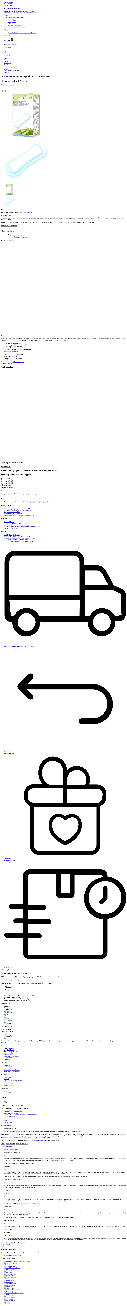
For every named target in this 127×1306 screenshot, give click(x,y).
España (12, 1269)
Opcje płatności (12, 22)
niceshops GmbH (13, 1108)
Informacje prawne (7, 363)
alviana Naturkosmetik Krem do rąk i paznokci (17, 536)
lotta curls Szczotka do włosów (12, 523)
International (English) (24, 1261)
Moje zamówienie (9, 1048)
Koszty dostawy (12, 20)
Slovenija (13, 1271)
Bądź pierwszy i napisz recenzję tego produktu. (36, 501)
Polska (11, 1279)
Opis (3, 336)
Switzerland (15, 1289)
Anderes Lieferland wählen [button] (8, 1258)
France (11, 1272)
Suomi (11, 1282)
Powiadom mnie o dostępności (9, 225)
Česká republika (19, 1293)
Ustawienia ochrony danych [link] (11, 1117)
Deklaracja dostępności (10, 1116)
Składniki (6, 1079)
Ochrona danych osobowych (12, 1113)
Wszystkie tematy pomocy (15, 25)
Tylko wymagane (10, 1143)
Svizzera (13, 1288)
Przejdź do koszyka (9, 5)
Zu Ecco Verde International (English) (11, 1255)
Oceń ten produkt (5, 466)
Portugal (12, 1300)
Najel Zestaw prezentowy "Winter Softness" (16, 539)
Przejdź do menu (8, 2)
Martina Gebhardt (9, 522)
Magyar (12, 1280)
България (14, 1283)
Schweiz (13, 1285)
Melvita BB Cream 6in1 (10, 528)
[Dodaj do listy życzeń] (1, 227)
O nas (5, 1091)
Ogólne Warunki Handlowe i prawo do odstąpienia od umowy (21, 1114)
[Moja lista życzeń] (5, 50)
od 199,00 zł (19, 11)
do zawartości (8, 3)
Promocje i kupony (9, 1054)
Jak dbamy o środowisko (11, 1082)
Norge (11, 1304)
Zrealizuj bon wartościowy (11, 1071)
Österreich (14, 1263)
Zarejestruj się (8, 1066)
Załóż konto (7, 47)
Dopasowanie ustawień (22, 1143)
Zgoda (2, 1143)
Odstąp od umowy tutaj (7, 1125)
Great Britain (16, 1268)
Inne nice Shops (8, 1122)
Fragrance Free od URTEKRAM (13, 513)
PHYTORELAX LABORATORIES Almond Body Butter (20, 538)
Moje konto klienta (9, 1059)
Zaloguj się (7, 1065)
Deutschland (16, 1266)
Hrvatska (13, 1277)
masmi (5, 76)
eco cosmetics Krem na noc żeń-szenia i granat (17, 525)
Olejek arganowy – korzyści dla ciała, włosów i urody (19, 510)
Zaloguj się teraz (8, 42)
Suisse (11, 1286)
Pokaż (3, 498)
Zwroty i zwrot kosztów (10, 1051)
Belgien (12, 1302)
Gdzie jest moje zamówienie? (16, 17)
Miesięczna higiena (18, 362)
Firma (5, 1120)
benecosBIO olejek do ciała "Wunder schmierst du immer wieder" (22, 526)
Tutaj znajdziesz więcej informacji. (10, 980)
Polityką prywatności (39, 1140)
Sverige (12, 1275)
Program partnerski (9, 1085)
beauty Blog (7, 1077)
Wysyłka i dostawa (9, 1050)
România (13, 1274)
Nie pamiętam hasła (9, 1068)
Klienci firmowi (8, 1057)
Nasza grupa (7, 1092)
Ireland (11, 1294)
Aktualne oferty (8, 1083)
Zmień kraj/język (18, 1105)
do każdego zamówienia (20, 12)
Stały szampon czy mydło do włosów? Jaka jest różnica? (19, 515)
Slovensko (14, 1291)
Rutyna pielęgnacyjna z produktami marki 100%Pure (18, 509)
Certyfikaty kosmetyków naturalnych (14, 1080)
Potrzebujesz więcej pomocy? (12, 1056)
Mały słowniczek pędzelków (12, 512)
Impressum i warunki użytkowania (13, 1111)
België (11, 1299)
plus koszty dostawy (29, 212)
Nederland (14, 1296)
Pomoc (6, 15)
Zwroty (10, 19)
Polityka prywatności (6, 1146)
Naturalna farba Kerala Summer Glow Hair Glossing (18, 541)
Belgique (13, 1297)
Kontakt (10, 23)
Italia (10, 1264)
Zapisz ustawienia (5, 1242)
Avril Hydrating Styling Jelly (12, 535)
